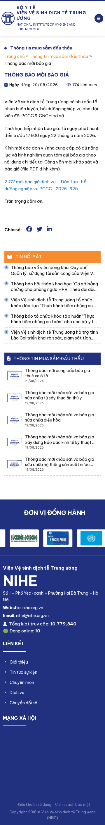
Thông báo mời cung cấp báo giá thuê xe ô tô (57, 373)
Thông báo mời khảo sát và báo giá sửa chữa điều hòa (59, 417)
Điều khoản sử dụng (34, 804)
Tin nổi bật (28, 256)
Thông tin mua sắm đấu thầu (41, 48)
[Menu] (98, 18)
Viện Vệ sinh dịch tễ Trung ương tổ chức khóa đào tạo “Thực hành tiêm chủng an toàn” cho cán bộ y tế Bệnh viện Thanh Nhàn (52, 302)
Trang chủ (14, 56)
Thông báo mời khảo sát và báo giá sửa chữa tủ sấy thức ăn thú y (59, 395)
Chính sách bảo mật (72, 804)
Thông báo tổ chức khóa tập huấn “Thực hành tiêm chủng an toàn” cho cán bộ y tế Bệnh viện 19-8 (53, 319)
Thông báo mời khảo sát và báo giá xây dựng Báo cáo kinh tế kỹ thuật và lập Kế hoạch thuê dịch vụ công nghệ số (61, 439)
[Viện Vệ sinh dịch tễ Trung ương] (8, 18)
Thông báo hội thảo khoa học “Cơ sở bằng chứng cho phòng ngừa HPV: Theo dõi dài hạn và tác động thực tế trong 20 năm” (54, 286)
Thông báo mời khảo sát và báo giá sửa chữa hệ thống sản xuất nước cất (59, 462)
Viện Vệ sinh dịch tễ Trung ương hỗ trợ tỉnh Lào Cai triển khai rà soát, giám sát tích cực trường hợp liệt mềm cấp (54, 335)
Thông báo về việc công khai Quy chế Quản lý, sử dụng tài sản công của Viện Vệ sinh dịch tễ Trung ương (53, 270)
